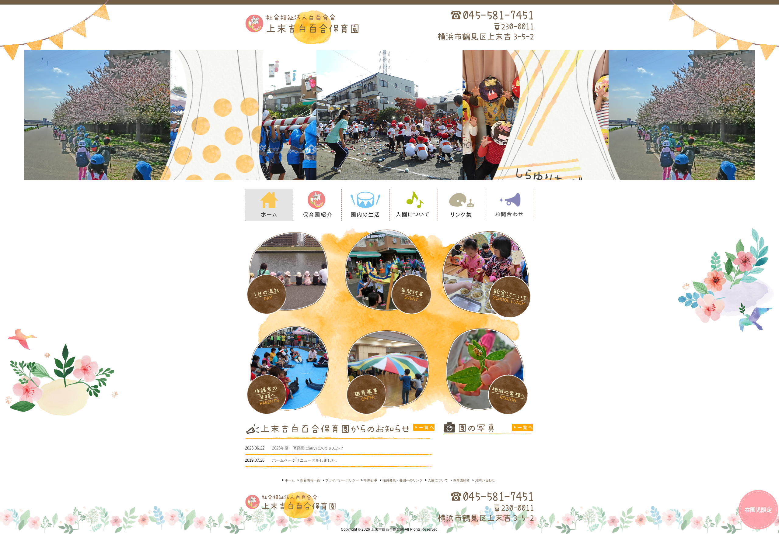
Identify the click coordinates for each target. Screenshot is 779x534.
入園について (414, 205)
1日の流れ (365, 205)
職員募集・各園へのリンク (403, 480)
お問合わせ (510, 205)
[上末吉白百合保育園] (327, 26)
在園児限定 (758, 510)
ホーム (269, 205)
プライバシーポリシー (342, 480)
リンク (462, 205)
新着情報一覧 (310, 480)
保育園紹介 (317, 205)
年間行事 (370, 480)
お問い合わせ (485, 480)
